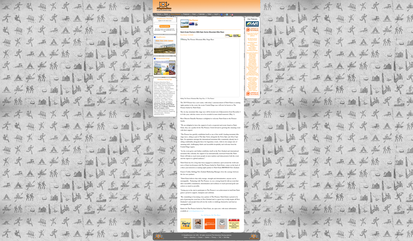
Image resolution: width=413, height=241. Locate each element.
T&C (220, 237)
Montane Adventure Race (162, 82)
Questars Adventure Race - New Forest (164, 94)
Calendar (201, 14)
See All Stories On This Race (210, 215)
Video (209, 14)
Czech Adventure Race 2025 (162, 99)
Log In (216, 14)
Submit (207, 237)
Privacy (214, 237)
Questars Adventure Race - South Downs (164, 87)
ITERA (170, 100)
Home (159, 14)
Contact (200, 237)
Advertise (193, 237)
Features (186, 14)
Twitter (227, 14)
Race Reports (176, 14)
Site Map (226, 237)
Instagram (233, 14)
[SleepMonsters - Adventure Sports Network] (165, 7)
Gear (194, 14)
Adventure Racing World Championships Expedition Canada (163, 96)
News (166, 14)
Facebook (222, 14)
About (185, 237)
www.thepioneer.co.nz (196, 211)
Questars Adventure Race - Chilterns (164, 86)
